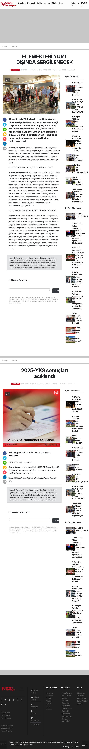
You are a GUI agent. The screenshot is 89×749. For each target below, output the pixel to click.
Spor (61, 3)
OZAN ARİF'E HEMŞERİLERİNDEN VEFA (80, 216)
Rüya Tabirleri (82, 701)
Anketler (80, 696)
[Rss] (22, 700)
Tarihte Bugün (67, 708)
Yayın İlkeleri (5, 715)
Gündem (21, 3)
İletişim (36, 725)
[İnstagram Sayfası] (10, 700)
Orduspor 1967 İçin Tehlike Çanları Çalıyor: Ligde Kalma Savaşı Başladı (77, 124)
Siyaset (49, 709)
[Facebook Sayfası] (2, 700)
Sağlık (39, 3)
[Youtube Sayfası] (14, 700)
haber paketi (5, 746)
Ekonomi (31, 3)
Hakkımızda (5, 713)
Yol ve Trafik (66, 696)
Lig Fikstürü (66, 706)
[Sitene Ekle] (6, 704)
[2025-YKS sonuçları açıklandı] (31, 418)
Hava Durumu (67, 693)
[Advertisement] (44, 26)
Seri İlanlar (66, 714)
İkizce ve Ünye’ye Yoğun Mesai (77, 157)
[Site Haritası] (2, 704)
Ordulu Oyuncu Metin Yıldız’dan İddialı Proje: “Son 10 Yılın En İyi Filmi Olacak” (77, 279)
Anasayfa (5, 46)
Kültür (54, 3)
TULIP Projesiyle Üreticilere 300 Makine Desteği (77, 318)
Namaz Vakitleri (65, 699)
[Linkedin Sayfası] (18, 700)
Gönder (56, 291)
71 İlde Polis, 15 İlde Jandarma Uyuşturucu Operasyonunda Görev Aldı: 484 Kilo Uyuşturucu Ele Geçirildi (78, 233)
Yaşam (47, 3)
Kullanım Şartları (7, 726)
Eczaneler (65, 703)
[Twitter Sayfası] (6, 700)
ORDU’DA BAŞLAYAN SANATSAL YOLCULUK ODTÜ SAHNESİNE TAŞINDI (77, 143)
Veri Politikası (6, 718)
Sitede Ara (81, 693)
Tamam (76, 747)
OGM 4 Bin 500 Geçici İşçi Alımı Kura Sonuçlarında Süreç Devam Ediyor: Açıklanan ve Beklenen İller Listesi (78, 257)
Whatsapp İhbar (7, 728)
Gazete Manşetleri (66, 720)
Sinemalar (65, 711)
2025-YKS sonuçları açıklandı (76, 330)
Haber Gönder (6, 731)
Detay (66, 747)
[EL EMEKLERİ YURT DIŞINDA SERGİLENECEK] (31, 94)
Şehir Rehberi (67, 716)
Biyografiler (81, 698)
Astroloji (80, 704)
